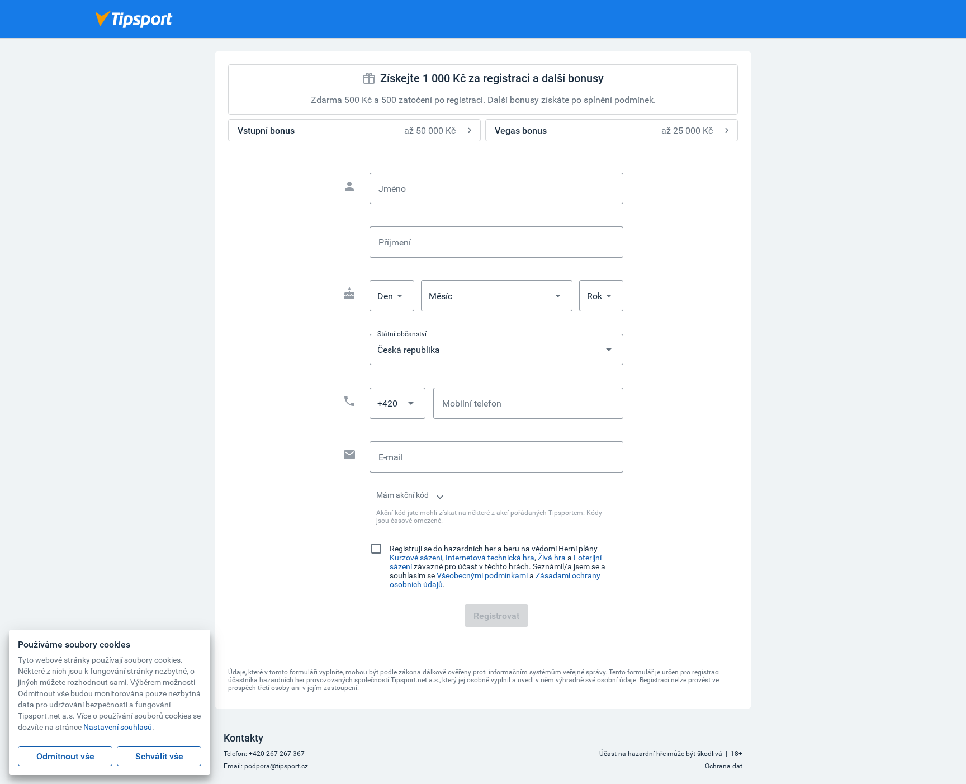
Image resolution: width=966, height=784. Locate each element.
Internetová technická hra (490, 557)
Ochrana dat (723, 765)
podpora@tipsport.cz (276, 765)
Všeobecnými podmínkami (482, 575)
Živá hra (552, 557)
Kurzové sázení (416, 557)
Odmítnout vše (65, 756)
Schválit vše (159, 756)
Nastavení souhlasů (117, 726)
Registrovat (496, 616)
